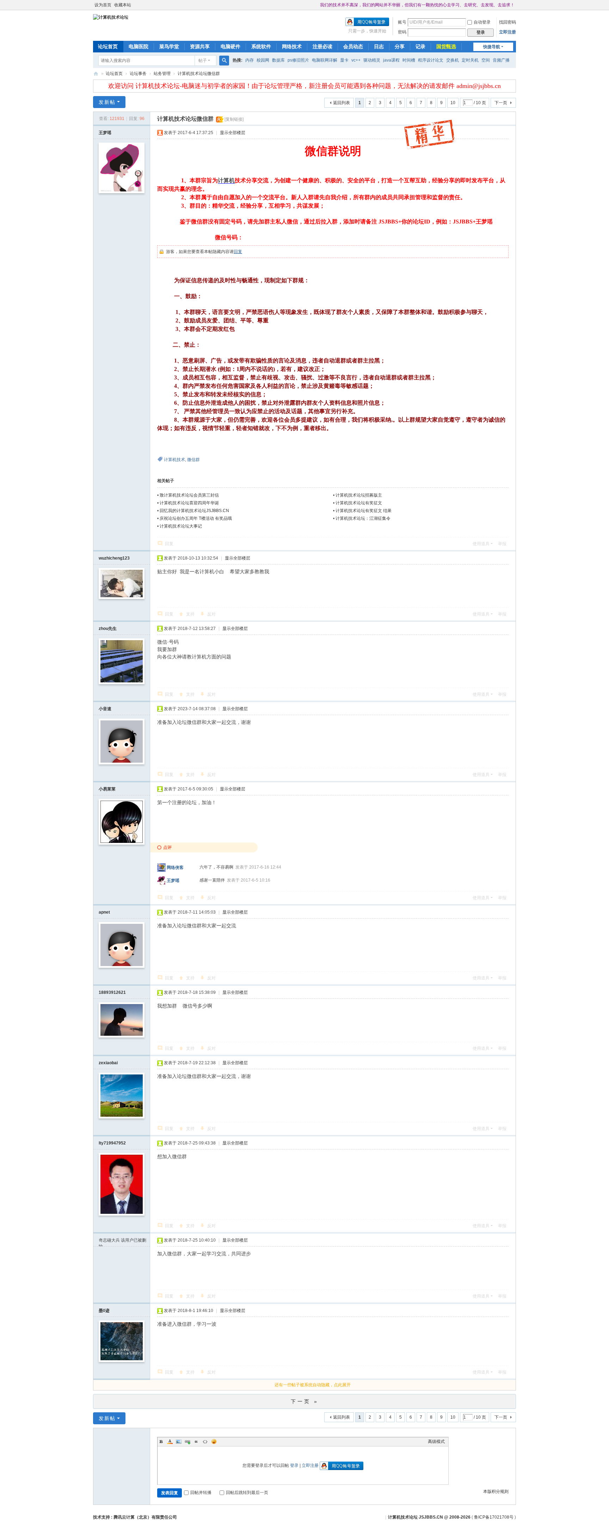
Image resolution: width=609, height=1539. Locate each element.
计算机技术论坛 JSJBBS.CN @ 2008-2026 (429, 1517)
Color (169, 1441)
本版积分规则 (496, 1491)
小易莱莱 (107, 789)
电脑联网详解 (324, 60)
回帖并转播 (200, 1492)
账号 (402, 22)
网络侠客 (175, 867)
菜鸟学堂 (169, 46)
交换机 (452, 60)
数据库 (278, 60)
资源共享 (200, 46)
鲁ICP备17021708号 (493, 1517)
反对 (211, 614)
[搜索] (224, 60)
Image (178, 1441)
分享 (400, 46)
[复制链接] (234, 119)
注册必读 (322, 46)
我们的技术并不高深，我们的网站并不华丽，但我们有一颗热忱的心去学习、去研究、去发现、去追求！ (417, 4)
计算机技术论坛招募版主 (359, 495)
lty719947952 (112, 1143)
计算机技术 (174, 459)
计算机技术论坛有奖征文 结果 (364, 510)
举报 (502, 543)
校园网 (263, 60)
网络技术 (292, 46)
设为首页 (102, 4)
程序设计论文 (430, 60)
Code (205, 1441)
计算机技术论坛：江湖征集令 (363, 518)
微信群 (193, 459)
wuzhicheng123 (114, 558)
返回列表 (341, 102)
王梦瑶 (105, 132)
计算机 (226, 180)
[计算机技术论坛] (110, 16)
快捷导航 (491, 46)
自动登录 (482, 22)
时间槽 (408, 60)
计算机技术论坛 (96, 74)
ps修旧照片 (298, 60)
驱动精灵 (371, 60)
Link (187, 1441)
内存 (249, 60)
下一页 (500, 102)
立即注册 (507, 32)
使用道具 (481, 543)
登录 (294, 1465)
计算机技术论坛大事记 (181, 526)
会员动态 (353, 46)
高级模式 (436, 1441)
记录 (420, 46)
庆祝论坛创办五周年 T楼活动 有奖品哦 (196, 518)
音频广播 (501, 60)
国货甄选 (446, 46)
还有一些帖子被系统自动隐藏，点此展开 (313, 1384)
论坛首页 (108, 46)
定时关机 (470, 60)
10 (452, 102)
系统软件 (261, 46)
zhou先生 (108, 628)
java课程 (391, 60)
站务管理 (162, 73)
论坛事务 (138, 73)
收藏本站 (122, 4)
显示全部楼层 (232, 132)
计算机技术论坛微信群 (199, 73)
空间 (485, 60)
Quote (196, 1441)
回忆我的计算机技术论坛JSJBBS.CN (194, 510)
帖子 (202, 60)
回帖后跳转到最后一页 (247, 1492)
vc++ (356, 60)
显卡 (344, 60)
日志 (379, 46)
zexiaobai (108, 1062)
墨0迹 (104, 1310)
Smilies (213, 1441)
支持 (190, 614)
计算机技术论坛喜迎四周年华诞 (189, 502)
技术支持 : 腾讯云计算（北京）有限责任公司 (135, 1517)
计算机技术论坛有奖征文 (359, 502)
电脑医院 (138, 46)
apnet (104, 912)
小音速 (105, 708)
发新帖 (107, 102)
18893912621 (112, 992)
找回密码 (507, 22)
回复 (238, 251)
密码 (402, 32)
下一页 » (305, 1401)
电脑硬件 (230, 46)
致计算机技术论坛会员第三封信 (189, 495)
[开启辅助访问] (317, 5)
